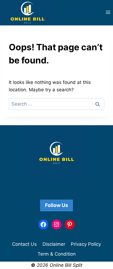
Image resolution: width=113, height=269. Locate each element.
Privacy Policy (86, 244)
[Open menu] (108, 12)
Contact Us (24, 244)
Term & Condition (57, 254)
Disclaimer (54, 244)
